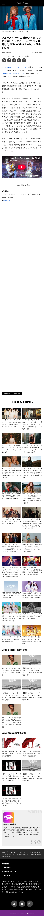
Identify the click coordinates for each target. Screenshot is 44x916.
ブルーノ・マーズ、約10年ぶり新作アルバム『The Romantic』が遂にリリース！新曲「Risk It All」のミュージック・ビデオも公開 (11, 722)
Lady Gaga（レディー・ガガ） (14, 73)
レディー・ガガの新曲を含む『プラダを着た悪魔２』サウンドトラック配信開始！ (32, 753)
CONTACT (6, 875)
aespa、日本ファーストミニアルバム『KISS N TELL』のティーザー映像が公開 (11, 639)
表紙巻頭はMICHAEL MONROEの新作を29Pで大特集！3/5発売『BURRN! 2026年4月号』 (11, 496)
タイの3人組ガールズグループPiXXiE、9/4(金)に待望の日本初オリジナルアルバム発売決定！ (32, 595)
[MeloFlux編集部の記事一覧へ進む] (8, 822)
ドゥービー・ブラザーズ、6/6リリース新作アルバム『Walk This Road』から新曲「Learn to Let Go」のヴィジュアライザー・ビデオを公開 (32, 523)
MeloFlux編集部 (6, 52)
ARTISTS (5, 864)
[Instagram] (30, 904)
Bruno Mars (6, 394)
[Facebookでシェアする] (9, 60)
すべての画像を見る (22, 185)
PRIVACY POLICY (9, 872)
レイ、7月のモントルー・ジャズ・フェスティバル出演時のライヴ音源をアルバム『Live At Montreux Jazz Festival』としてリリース (11, 472)
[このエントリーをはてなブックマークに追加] (19, 60)
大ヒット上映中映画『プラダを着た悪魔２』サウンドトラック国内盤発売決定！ (11, 753)
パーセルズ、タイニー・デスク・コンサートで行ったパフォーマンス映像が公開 (11, 521)
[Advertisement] (22, 297)
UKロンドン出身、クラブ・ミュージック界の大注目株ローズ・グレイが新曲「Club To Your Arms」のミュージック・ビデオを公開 (32, 498)
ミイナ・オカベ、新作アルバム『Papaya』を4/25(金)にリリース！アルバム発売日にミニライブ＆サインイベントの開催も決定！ (32, 472)
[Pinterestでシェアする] (24, 60)
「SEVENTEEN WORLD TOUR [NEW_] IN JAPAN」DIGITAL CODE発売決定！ (11, 595)
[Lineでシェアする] (14, 60)
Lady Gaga (17, 394)
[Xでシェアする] (4, 60)
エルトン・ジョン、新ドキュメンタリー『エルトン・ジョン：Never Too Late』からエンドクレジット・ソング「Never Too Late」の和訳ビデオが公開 (11, 572)
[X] (31, 842)
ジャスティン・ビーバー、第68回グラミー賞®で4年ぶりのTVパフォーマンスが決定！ (32, 616)
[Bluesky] (35, 842)
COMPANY (6, 868)
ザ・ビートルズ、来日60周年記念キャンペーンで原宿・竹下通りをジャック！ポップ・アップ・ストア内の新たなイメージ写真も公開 (32, 424)
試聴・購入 (7, 200)
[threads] (39, 842)
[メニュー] (3, 3)
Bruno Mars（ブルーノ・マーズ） (15, 67)
